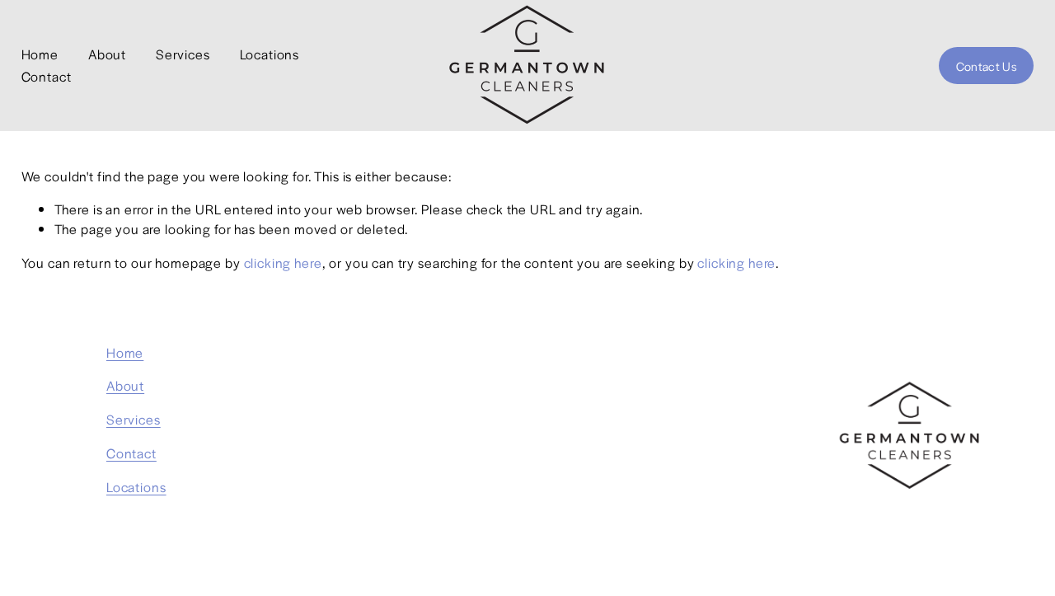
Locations (270, 54)
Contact (46, 76)
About (107, 54)
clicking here (283, 262)
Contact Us (986, 66)
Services (183, 54)
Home (40, 54)
